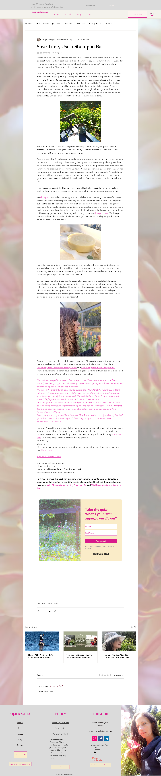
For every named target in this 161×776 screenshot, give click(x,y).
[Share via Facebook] (38, 611)
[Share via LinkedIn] (49, 611)
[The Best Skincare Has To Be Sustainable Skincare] (81, 641)
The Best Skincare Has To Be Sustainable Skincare (79, 656)
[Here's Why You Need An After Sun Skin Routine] (42, 641)
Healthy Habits (95, 23)
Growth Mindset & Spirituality (48, 23)
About (20, 734)
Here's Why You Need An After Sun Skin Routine (40, 656)
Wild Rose (68, 23)
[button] (152, 14)
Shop (20, 728)
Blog (20, 739)
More (107, 23)
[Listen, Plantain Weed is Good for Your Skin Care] (119, 641)
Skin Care (81, 23)
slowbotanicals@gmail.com (100, 731)
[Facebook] (100, 738)
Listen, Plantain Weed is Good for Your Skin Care (117, 656)
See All (133, 627)
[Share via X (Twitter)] (44, 611)
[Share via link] (55, 611)
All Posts (28, 23)
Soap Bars (41, 603)
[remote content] (80, 541)
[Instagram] (94, 738)
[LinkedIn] (106, 738)
